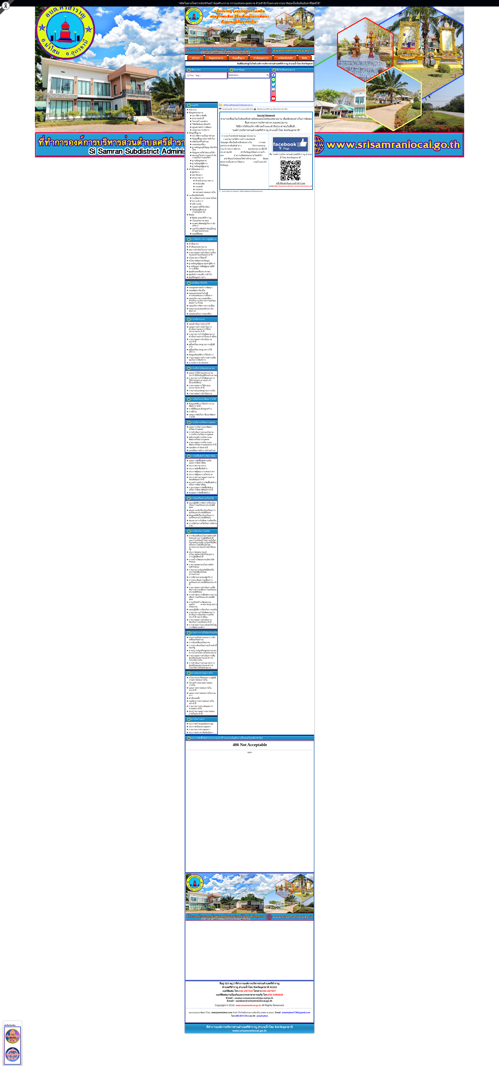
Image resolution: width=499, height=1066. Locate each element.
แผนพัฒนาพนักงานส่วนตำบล (202, 450)
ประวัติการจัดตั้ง (199, 115)
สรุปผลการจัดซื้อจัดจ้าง (199, 493)
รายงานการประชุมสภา (199, 729)
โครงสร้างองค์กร (200, 121)
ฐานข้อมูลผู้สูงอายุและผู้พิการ (202, 263)
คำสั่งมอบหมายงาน (198, 247)
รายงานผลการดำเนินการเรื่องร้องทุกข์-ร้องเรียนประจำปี (202, 253)
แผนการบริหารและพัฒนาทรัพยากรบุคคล (200, 428)
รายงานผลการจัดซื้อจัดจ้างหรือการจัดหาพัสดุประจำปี (201, 488)
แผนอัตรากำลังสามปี (198, 447)
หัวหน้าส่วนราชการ (204, 181)
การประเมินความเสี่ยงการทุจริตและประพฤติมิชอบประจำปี (203, 582)
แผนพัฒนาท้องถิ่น (197, 290)
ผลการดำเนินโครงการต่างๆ (201, 250)
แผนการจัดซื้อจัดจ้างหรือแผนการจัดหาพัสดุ (200, 462)
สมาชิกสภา (197, 175)
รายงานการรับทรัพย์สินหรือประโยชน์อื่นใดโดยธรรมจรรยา (201, 572)
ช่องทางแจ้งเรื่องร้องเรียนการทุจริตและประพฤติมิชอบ (202, 511)
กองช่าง (199, 189)
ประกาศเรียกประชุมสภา (200, 727)
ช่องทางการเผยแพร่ (232, 191)
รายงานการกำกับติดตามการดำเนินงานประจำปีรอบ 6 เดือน (202, 335)
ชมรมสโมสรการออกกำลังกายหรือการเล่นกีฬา (204, 156)
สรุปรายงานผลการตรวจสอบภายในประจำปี (202, 712)
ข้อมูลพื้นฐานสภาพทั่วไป (203, 139)
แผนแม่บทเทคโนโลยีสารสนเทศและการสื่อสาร (200, 294)
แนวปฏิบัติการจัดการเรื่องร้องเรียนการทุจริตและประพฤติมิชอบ (202, 505)
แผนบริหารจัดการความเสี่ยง (202, 306)
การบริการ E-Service (198, 363)
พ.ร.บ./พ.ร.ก (197, 201)
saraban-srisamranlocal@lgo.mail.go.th (254, 998)
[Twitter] (292, 84)
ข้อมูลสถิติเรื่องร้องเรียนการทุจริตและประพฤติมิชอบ (201, 516)
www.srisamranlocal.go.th (248, 1005)
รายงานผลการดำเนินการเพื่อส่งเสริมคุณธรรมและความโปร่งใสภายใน (202, 658)
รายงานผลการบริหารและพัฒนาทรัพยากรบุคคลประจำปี (202, 443)
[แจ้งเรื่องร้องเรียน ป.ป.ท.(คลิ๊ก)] (12, 1062)
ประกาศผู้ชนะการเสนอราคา (202, 471)
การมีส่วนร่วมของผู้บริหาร (201, 577)
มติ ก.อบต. (197, 204)
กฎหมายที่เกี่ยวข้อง (201, 207)
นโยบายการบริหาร (200, 130)
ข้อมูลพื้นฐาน (238, 58)
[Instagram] (292, 93)
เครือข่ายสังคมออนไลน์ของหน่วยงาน (238, 105)
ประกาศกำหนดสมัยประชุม (201, 724)
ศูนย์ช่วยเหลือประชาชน (199, 271)
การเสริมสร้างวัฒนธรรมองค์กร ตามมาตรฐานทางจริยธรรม (203, 604)
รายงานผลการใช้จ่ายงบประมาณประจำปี (200, 386)
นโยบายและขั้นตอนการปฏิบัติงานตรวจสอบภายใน (202, 679)
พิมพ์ (274, 109)
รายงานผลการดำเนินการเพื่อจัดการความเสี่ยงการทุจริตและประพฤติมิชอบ (203, 589)
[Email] (292, 89)
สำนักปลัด (200, 184)
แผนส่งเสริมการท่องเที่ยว (200, 314)
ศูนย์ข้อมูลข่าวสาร (197, 277)
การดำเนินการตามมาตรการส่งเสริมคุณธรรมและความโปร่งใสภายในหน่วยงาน (202, 665)
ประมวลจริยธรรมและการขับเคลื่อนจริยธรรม (202, 638)
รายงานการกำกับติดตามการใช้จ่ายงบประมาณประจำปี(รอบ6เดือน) (202, 380)
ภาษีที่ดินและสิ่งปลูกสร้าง (200, 409)
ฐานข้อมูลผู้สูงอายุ (200, 166)
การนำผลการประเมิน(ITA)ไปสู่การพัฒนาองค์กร (202, 626)
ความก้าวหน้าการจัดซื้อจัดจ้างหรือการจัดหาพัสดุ (202, 483)
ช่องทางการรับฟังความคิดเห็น (202, 520)
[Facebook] (292, 75)
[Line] (292, 79)
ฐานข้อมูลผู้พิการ (200, 163)
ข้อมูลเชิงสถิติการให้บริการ (201, 355)
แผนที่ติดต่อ (197, 234)
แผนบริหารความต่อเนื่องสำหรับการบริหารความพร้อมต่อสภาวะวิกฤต (202, 300)
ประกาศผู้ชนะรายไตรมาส (200, 474)
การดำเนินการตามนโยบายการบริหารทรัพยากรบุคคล (201, 433)
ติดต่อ (304, 58)
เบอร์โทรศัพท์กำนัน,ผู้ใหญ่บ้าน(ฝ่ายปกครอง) (204, 230)
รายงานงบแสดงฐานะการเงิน (202, 390)
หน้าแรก (196, 58)
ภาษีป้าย (193, 412)
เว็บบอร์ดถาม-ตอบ (200, 220)
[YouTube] (292, 98)
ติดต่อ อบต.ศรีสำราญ (201, 218)
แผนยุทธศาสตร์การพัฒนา (200, 287)
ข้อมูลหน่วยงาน (216, 58)
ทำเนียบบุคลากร (261, 58)
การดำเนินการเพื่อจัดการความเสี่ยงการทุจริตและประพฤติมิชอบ (203, 597)
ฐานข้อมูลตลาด (199, 160)
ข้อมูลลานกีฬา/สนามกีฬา (203, 152)
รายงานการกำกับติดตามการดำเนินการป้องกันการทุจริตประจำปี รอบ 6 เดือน (202, 614)
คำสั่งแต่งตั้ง (194, 698)
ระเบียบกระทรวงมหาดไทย (204, 198)
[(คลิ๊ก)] (290, 144)
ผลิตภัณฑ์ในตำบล (200, 141)
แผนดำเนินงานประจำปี (199, 324)
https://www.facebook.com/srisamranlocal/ (293, 186)
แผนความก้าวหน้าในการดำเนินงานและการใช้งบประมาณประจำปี (200, 329)
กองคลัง (199, 186)
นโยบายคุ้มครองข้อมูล (199, 261)
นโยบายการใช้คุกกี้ (197, 258)
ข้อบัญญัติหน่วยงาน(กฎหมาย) (199, 211)
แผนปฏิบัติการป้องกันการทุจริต (203, 609)
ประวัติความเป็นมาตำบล (203, 136)
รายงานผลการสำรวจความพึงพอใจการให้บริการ (202, 359)
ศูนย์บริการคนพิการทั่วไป (200, 274)
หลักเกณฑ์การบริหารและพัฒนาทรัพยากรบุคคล (200, 438)
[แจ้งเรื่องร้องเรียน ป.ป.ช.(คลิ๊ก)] (12, 1044)
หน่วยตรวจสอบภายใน (205, 192)
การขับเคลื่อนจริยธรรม (199, 642)
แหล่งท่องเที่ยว (198, 144)
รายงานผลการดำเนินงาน (200, 393)
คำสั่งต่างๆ (194, 244)
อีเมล (279, 109)
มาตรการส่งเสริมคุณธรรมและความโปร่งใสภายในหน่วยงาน (203, 651)
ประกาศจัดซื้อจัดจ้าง (198, 468)
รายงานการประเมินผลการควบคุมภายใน (201, 707)
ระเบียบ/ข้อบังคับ (285, 58)
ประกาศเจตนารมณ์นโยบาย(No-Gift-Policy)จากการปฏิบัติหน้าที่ (201, 554)
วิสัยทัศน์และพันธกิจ (201, 124)
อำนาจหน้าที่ (198, 118)
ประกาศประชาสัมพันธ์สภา (201, 732)
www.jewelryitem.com (221, 1012)
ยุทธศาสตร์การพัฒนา (202, 127)
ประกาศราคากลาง (197, 466)
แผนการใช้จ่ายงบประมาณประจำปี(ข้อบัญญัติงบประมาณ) (203, 374)
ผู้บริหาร (196, 172)
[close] (4, 1023)
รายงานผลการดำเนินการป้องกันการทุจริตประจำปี (200, 621)
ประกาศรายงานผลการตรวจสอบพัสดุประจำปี (201, 478)
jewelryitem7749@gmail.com (296, 1012)
